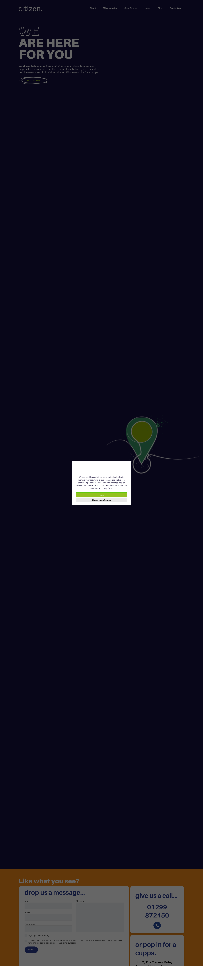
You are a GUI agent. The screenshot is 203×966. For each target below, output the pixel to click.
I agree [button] (101, 495)
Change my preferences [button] (101, 500)
